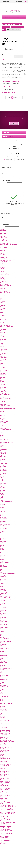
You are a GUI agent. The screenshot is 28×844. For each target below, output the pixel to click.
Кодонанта (3, 494)
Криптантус (3, 613)
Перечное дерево (4, 720)
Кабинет (20, 1)
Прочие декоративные (6, 260)
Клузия (1, 299)
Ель (1, 692)
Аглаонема (2, 277)
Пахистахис (3, 483)
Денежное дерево (4, 284)
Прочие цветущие (4, 452)
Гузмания (2, 410)
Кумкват (2, 659)
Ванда (1, 569)
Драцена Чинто (4, 796)
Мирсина (2, 842)
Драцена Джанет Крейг (6, 781)
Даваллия (2, 254)
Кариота (2, 340)
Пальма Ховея (3, 772)
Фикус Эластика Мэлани (6, 830)
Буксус (1, 311)
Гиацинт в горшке (4, 439)
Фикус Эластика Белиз (5, 829)
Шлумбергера (3, 470)
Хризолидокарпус (4, 774)
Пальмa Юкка (3, 763)
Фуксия (2, 497)
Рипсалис (2, 630)
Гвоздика (2, 510)
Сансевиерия (3, 261)
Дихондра (2, 304)
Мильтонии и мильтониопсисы (7, 573)
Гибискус (2, 465)
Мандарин (2, 650)
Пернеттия (2, 555)
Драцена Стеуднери (5, 795)
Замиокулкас (3, 266)
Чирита (2, 498)
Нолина (2, 757)
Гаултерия (2, 308)
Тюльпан (2, 448)
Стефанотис (3, 484)
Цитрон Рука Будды (5, 664)
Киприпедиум (3, 453)
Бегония (2, 397)
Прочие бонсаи (4, 753)
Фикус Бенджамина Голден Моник (8, 806)
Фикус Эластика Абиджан (6, 827)
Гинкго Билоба (3, 709)
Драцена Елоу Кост (4, 789)
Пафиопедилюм (4, 580)
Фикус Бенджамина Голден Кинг (8, 815)
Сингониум (2, 352)
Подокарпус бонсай (5, 731)
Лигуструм (2, 716)
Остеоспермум (3, 541)
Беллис (1, 535)
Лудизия (2, 520)
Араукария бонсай (4, 737)
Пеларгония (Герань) (5, 458)
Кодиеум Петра (4, 273)
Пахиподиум (3, 628)
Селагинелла (3, 682)
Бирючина (2, 706)
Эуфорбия (2, 634)
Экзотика (2, 236)
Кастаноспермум (4, 357)
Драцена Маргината (5, 778)
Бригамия (2, 380)
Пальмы (2, 754)
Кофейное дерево (4, 671)
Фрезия (2, 532)
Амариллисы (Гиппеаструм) (6, 442)
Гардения (2, 508)
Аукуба (2, 302)
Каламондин (3, 644)
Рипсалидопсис (4, 528)
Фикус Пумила (3, 839)
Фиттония (2, 321)
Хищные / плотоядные (5, 388)
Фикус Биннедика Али (5, 819)
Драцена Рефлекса (4, 787)
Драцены (2, 775)
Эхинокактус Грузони (5, 619)
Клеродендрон (3, 359)
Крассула (2, 287)
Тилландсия (3, 412)
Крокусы (2, 443)
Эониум (2, 604)
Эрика (1, 552)
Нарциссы (2, 446)
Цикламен (2, 459)
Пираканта (3, 558)
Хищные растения (4, 387)
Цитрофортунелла (4, 667)
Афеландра (3, 466)
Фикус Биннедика (4, 816)
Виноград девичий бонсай (6, 747)
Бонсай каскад (3, 727)
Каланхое (2, 401)
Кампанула (3, 424)
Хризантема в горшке (5, 429)
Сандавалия (3, 364)
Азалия (2, 402)
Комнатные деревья (5, 638)
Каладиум (2, 367)
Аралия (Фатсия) (4, 258)
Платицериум (3, 257)
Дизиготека (3, 290)
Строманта (3, 338)
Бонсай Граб (3, 746)
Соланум (2, 480)
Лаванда (2, 539)
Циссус (1, 263)
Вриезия (2, 411)
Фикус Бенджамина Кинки (6, 805)
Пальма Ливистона (4, 767)
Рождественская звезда (6, 398)
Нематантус (3, 522)
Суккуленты (3, 600)
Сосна (1, 688)
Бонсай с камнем (4, 724)
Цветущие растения (5, 393)
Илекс (1, 314)
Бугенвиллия (3, 490)
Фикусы (2, 799)
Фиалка (2, 435)
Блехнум (2, 253)
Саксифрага (3, 350)
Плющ (1, 328)
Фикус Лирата (3, 823)
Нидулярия (2, 415)
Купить (19, 56)
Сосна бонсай (3, 739)
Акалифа (2, 507)
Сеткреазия (3, 306)
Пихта (1, 693)
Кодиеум (2, 271)
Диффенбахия (3, 280)
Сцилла (2, 450)
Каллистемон (3, 517)
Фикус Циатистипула (5, 840)
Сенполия (2, 434)
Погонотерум (3, 370)
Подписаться (14, 123)
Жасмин (2, 513)
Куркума (2, 425)
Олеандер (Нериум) (5, 524)
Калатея (2, 264)
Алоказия (2, 318)
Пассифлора (3, 428)
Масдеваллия (3, 587)
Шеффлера (2, 282)
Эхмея (1, 414)
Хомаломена (3, 378)
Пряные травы (3, 374)
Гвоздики (2, 234)
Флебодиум (3, 345)
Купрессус (2, 689)
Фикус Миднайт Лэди (5, 836)
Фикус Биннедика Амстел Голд (7, 820)
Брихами (2, 551)
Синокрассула (3, 611)
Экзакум (2, 534)
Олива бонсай (3, 748)
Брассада (2, 506)
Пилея (1, 309)
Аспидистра (3, 323)
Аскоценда (2, 589)
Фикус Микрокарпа (5, 726)
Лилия (1, 537)
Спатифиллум (3, 400)
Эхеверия (2, 633)
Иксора (2, 514)
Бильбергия (3, 419)
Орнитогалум (3, 463)
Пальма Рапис (3, 768)
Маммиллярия (3, 624)
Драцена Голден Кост (5, 788)
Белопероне (3, 503)
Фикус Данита (3, 835)
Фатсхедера (3, 301)
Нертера (2, 462)
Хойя (1, 333)
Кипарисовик (3, 691)
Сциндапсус (3, 329)
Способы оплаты (6, 86)
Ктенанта (2, 336)
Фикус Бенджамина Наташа (7, 811)
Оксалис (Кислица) (4, 482)
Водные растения (4, 562)
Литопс (2, 635)
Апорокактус (3, 620)
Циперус (2, 322)
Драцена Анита (4, 785)
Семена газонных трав (5, 242)
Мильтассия (3, 590)
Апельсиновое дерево (5, 657)
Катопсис (2, 556)
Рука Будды (3, 661)
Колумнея (2, 330)
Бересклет (2, 373)
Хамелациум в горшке (5, 674)
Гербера (2, 500)
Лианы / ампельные (5, 325)
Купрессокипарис (4, 696)
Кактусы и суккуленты (5, 597)
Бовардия (2, 504)
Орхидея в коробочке (5, 596)
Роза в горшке (3, 431)
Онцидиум (2, 585)
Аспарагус (2, 316)
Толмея (2, 354)
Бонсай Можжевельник (6, 734)
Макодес (2, 586)
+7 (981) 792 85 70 (14, 10)
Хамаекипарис (3, 685)
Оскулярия (2, 554)
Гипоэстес (2, 346)
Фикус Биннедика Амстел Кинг (7, 822)
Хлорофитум (3, 281)
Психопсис (2, 595)
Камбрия (2, 572)
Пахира (2, 669)
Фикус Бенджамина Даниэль (7, 808)
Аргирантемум (3, 538)
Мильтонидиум (4, 592)
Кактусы (2, 614)
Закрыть (14, 207)
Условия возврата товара (8, 92)
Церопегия (2, 356)
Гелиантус (2, 511)
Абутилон (2, 486)
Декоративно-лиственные (6, 243)
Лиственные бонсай (5, 702)
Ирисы (1, 441)
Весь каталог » (3, 843)
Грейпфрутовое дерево (6, 668)
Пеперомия (3, 469)
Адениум (2, 395)
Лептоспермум (3, 518)
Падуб (1, 719)
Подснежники (3, 449)
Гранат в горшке (4, 421)
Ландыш (2, 561)
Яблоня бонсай (3, 751)
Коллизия (2, 267)
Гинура (2, 298)
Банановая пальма (4, 771)
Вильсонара (3, 582)
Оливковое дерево (5, 676)
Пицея (1, 683)
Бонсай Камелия (4, 710)
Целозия (2, 544)
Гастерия (2, 383)
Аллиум (2, 548)
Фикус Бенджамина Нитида (7, 813)
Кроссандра (3, 473)
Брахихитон (3, 339)
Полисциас (2, 288)
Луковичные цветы (5, 436)
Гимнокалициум (4, 627)
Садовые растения (4, 237)
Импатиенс (3, 515)
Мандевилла (3, 521)
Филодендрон (3, 246)
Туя (1, 695)
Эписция (2, 381)
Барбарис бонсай (4, 750)
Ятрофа (2, 559)
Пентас (2, 525)
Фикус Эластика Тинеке (6, 833)
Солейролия (3, 315)
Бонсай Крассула (4, 715)
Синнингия (2, 547)
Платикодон (3, 527)
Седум (1, 343)
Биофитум (2, 297)
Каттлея (2, 583)
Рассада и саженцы (5, 240)
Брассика (2, 377)
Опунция (2, 626)
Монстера (2, 332)
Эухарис (2, 549)
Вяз (1, 707)
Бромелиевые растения (6, 407)
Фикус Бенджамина (5, 802)
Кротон (2, 268)
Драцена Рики (3, 792)
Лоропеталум (3, 717)
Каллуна (2, 479)
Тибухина (2, 531)
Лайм (1, 658)
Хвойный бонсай (4, 729)
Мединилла (3, 426)
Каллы (1, 477)
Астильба (2, 487)
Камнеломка (3, 384)
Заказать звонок (9, 159)
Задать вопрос (20, 159)
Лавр (1, 698)
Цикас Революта (4, 761)
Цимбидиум (3, 576)
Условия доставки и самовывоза (10, 81)
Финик (1, 770)
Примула (2, 460)
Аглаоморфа (3, 366)
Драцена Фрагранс (4, 779)
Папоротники (3, 247)
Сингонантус (3, 371)
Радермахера (3, 349)
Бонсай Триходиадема (5, 743)
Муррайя (2, 455)
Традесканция (3, 305)
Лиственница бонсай (5, 733)
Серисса (2, 722)
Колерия (2, 496)
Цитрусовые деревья (5, 641)
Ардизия (2, 545)
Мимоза (2, 360)
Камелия (2, 472)
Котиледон (2, 363)
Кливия (2, 493)
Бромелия (2, 418)
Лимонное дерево (4, 648)
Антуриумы (3, 404)
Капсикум (2, 474)
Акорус (1, 347)
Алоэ (1, 294)
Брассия (2, 578)
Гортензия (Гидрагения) (6, 405)
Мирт (1, 672)
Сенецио (2, 362)
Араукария (2, 681)
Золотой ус (2, 295)
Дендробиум (3, 571)
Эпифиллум (3, 617)
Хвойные (2, 678)
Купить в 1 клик (6, 59)
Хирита (2, 491)
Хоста (1, 369)
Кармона (2, 712)
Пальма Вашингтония (5, 764)
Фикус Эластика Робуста (6, 832)
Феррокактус (3, 621)
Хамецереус (3, 637)
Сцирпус (2, 623)
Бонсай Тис (2, 736)
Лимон (1, 645)
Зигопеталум (3, 579)
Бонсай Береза (3, 744)
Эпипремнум (3, 319)
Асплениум (2, 251)
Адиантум (2, 250)
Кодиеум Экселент (4, 274)
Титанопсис (3, 609)
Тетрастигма (3, 353)
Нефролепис (3, 256)
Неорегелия (3, 417)
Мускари (2, 445)
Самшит (2, 386)
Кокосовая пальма (4, 765)
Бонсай (2, 699)
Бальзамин (3, 542)
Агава (1, 312)
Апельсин (2, 654)
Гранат (2, 563)
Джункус (2, 278)
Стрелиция (2, 467)
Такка (1, 432)
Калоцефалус (3, 376)
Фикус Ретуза (3, 723)
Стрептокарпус (4, 530)
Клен (1, 713)
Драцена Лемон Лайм (5, 784)
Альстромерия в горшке (6, 501)
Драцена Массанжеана (6, 791)
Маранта (2, 335)
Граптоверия (3, 610)
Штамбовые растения (5, 675)
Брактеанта (3, 489)
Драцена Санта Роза (5, 794)
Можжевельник (4, 686)
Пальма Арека (3, 760)
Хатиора (2, 631)
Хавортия (2, 603)
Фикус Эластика (4, 825)
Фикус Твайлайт (4, 837)
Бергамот (2, 665)
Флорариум (3, 391)
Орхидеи (2, 565)
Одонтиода (3, 593)
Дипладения (3, 422)
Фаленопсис (3, 568)
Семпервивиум (4, 607)
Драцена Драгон (4, 798)
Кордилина (3, 342)
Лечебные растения (5, 291)
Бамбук (2, 275)
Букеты (2, 229)
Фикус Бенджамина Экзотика (7, 812)
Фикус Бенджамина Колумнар (7, 809)
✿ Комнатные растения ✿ (12, 17)
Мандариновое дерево (6, 652)
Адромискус (3, 606)
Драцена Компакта (5, 782)
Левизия (2, 476)
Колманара (3, 575)
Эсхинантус (3, 456)
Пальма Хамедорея (5, 758)
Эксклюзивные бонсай (5, 740)
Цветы (1, 232)
